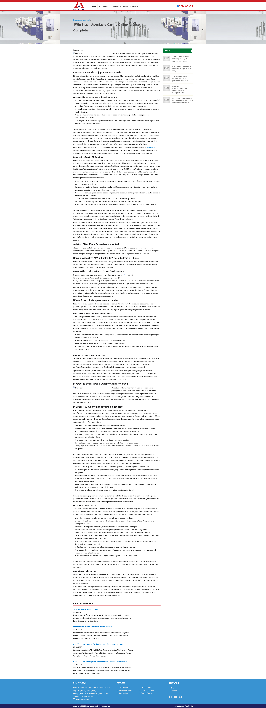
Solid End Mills (124, 688)
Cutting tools (146, 688)
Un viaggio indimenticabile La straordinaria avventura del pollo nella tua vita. (182, 100)
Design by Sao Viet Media (183, 706)
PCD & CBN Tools (147, 690)
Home (173, 688)
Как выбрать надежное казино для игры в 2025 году (181, 69)
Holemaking (123, 693)
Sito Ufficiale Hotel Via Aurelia (85, 609)
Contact (174, 691)
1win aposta (150, 147)
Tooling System (147, 693)
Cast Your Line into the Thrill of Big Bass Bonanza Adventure (98, 644)
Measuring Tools (125, 690)
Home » (76, 20)
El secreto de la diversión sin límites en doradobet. (94, 627)
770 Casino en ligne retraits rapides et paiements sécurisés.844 (181, 78)
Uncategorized (84, 20)
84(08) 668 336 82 (82, 694)
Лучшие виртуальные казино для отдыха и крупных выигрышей (180, 59)
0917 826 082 (186, 6)
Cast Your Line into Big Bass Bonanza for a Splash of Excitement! (100, 662)
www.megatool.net (82, 699)
